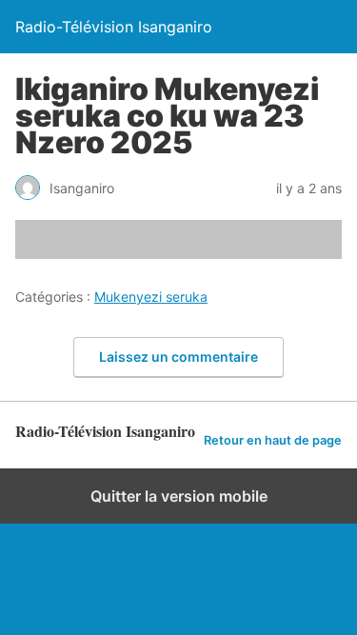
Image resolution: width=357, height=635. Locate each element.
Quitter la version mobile (179, 496)
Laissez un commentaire (178, 356)
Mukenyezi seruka (151, 296)
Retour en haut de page (273, 440)
